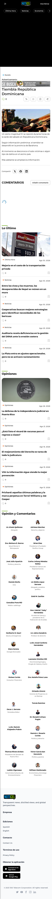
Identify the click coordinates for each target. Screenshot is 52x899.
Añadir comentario (40, 183)
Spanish (6, 827)
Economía (39, 11)
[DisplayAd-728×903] (26, 84)
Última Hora (10, 11)
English (6, 831)
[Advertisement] (26, 41)
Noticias (25, 11)
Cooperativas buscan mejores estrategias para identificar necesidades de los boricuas (24, 312)
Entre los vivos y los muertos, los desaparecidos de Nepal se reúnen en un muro (24, 289)
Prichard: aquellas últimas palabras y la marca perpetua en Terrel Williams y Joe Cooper (24, 495)
